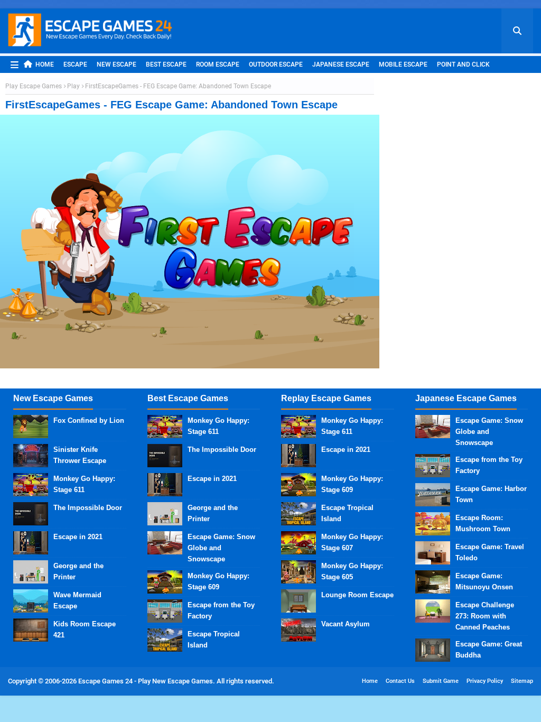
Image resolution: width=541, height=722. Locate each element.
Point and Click (463, 64)
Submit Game (441, 681)
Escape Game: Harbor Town (491, 494)
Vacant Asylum (345, 624)
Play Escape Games (33, 86)
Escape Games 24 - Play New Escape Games (145, 681)
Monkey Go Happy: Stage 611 (84, 484)
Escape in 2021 (77, 537)
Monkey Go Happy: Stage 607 (352, 542)
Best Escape (166, 64)
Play (73, 86)
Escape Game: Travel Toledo (489, 552)
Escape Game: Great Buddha (488, 649)
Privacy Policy (485, 681)
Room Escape (217, 64)
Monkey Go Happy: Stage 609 (218, 581)
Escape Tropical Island (214, 639)
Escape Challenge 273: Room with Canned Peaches (484, 616)
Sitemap (522, 681)
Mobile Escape (403, 64)
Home (44, 64)
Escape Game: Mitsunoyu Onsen (484, 581)
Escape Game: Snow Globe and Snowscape (221, 548)
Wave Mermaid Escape (77, 600)
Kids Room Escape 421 (84, 629)
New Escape (116, 64)
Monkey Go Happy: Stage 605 (352, 571)
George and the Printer (78, 571)
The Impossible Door (87, 508)
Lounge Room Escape (357, 595)
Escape (75, 64)
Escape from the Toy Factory (221, 610)
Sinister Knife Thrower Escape (79, 455)
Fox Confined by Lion (88, 420)
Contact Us (400, 681)
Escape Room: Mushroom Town (482, 523)
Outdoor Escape (276, 64)
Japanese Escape (340, 64)
